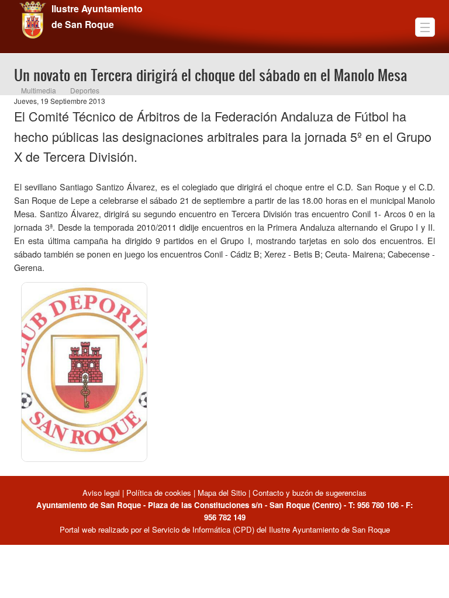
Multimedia (38, 90)
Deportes (84, 90)
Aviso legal (102, 492)
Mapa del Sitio (222, 492)
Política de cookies (158, 492)
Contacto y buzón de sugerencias (310, 492)
